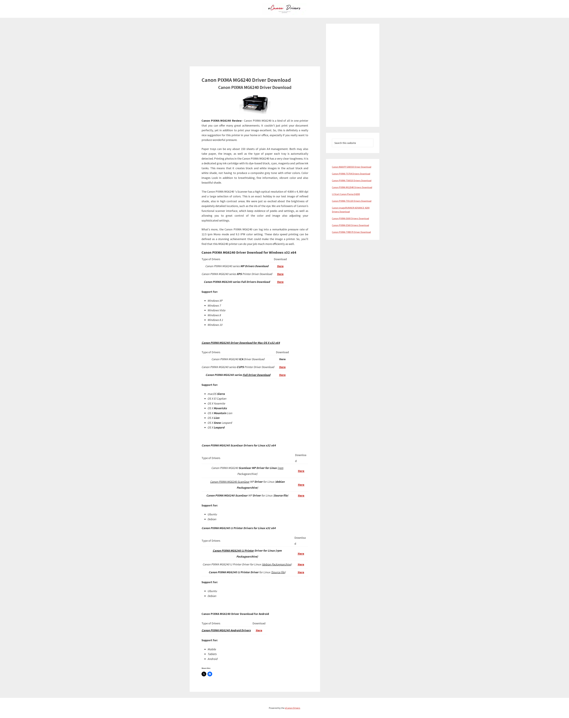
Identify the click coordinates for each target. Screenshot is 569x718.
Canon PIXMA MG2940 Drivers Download (352, 187)
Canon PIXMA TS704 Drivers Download (351, 173)
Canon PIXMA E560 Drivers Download (350, 225)
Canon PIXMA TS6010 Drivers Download (351, 180)
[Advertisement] (255, 45)
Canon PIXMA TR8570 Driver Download (351, 232)
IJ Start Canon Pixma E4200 (346, 194)
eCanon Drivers (292, 707)
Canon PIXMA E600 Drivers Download (350, 218)
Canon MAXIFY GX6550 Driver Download (351, 166)
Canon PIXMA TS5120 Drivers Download (351, 200)
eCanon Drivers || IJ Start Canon (284, 9)
